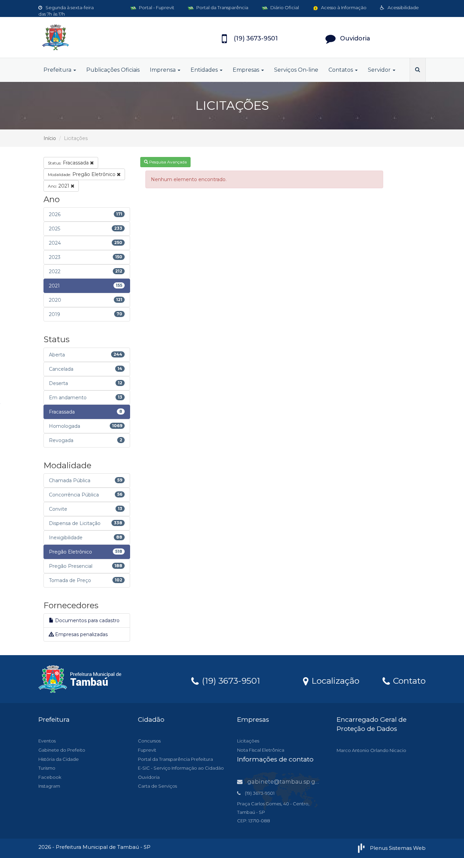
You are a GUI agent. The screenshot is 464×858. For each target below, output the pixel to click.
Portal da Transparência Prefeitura (175, 759)
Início (49, 138)
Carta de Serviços (157, 786)
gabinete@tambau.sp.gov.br (288, 781)
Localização (334, 680)
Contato (408, 680)
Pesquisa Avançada (167, 161)
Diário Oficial (284, 7)
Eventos (47, 740)
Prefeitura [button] (58, 70)
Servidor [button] (380, 70)
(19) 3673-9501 (229, 680)
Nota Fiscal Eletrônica (260, 750)
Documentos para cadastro (87, 620)
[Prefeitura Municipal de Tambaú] (99, 37)
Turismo (46, 768)
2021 (59, 186)
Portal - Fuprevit (156, 7)
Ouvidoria (149, 777)
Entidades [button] (205, 70)
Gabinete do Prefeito (61, 750)
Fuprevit (147, 750)
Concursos (149, 740)
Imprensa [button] (163, 70)
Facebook (49, 777)
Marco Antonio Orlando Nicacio (371, 750)
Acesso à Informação (343, 7)
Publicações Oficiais (113, 70)
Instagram (49, 786)
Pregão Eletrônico (82, 174)
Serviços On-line (296, 70)
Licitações (248, 740)
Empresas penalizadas (81, 634)
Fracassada (69, 163)
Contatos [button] (341, 70)
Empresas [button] (247, 70)
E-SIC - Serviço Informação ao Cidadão (181, 768)
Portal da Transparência (221, 7)
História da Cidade (58, 759)
